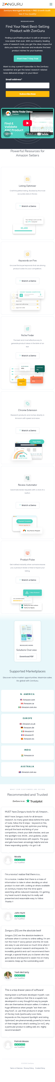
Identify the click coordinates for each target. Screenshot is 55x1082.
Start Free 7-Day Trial (27, 58)
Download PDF (27, 656)
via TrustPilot (19, 862)
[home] (11, 4)
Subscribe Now (27, 94)
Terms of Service (16, 1068)
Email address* (14, 79)
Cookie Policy (40, 1068)
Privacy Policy (29, 1068)
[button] (51, 4)
